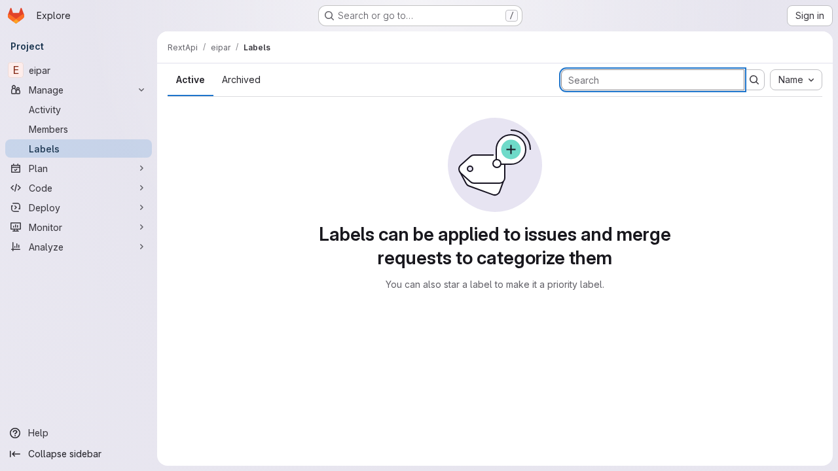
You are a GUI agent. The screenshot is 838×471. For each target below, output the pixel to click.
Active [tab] (190, 79)
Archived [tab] (241, 79)
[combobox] (796, 79)
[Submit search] (754, 79)
